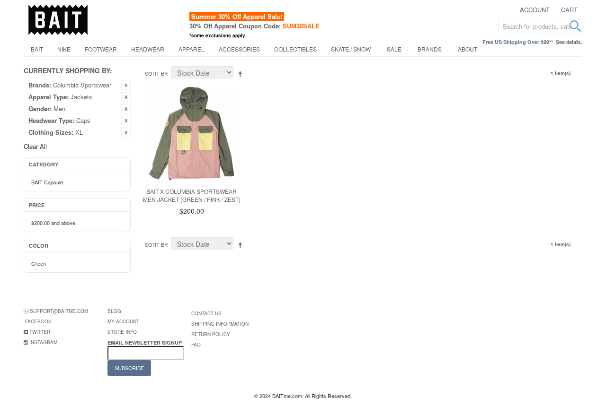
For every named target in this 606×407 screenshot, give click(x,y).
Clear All (35, 146)
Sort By (156, 73)
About (467, 49)
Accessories (239, 49)
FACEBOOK (38, 321)
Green (38, 263)
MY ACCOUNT (123, 321)
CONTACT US (206, 313)
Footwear (101, 49)
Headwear (147, 49)
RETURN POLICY (210, 334)
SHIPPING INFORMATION (220, 323)
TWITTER (39, 332)
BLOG (114, 311)
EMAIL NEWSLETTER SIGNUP (145, 342)
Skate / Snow (351, 49)
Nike (64, 49)
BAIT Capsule (47, 182)
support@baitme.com (59, 311)
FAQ (196, 344)
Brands (430, 49)
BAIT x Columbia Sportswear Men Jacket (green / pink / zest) (192, 195)
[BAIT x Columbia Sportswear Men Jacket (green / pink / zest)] (191, 134)
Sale (394, 49)
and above (53, 222)
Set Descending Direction (242, 74)
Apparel (191, 49)
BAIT (37, 49)
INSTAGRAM (43, 342)
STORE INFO (122, 332)
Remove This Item (126, 85)
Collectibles (295, 49)
